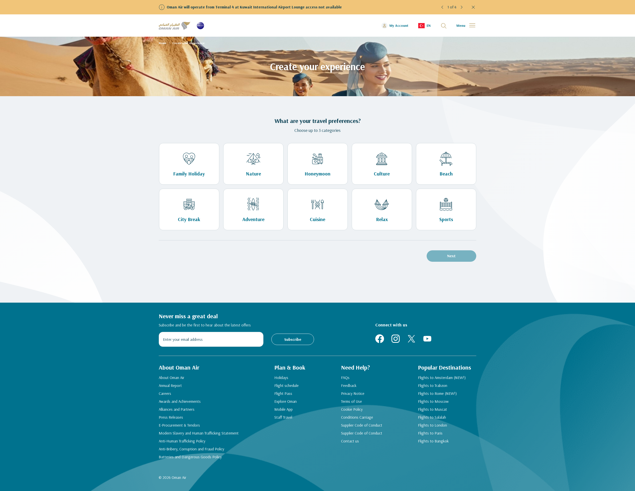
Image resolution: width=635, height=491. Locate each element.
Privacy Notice (352, 393)
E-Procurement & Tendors (179, 425)
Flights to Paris (430, 433)
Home (162, 43)
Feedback (348, 385)
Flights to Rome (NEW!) (437, 393)
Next (451, 255)
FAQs (345, 377)
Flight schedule (286, 385)
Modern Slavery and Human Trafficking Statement (199, 433)
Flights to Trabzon (432, 385)
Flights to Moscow (433, 401)
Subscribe (292, 339)
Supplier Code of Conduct (361, 425)
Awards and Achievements (180, 401)
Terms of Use (351, 401)
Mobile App (283, 409)
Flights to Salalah (432, 417)
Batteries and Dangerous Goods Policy (190, 456)
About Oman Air (171, 377)
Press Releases (171, 417)
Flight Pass (283, 393)
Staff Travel (283, 417)
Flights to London (432, 425)
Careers (165, 393)
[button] (442, 7)
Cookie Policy (352, 409)
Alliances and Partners (176, 409)
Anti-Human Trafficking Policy (182, 440)
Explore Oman (285, 401)
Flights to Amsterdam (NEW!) (442, 377)
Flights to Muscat (432, 409)
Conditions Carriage (357, 417)
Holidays (281, 377)
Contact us (350, 440)
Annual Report (170, 385)
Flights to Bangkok (433, 440)
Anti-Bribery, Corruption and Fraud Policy (191, 448)
